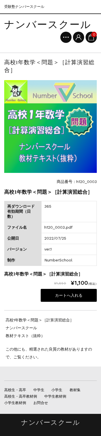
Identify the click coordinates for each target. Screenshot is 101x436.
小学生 (56, 390)
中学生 (38, 390)
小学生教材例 (15, 403)
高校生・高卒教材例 (20, 396)
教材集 (75, 390)
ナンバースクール (47, 25)
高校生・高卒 (15, 390)
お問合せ (40, 403)
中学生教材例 (55, 396)
